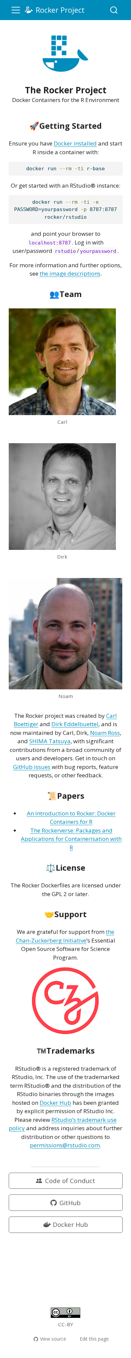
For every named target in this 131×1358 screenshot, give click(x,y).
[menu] (15, 10)
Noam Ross (105, 733)
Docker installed (75, 143)
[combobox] (114, 10)
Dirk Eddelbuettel (74, 724)
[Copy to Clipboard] (119, 164)
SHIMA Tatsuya (50, 741)
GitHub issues (31, 767)
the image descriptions (70, 273)
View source (53, 1339)
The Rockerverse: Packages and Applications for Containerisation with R (71, 839)
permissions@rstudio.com (65, 1145)
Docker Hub (55, 1102)
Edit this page (94, 1339)
